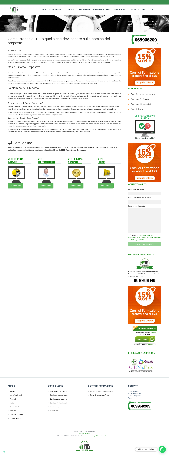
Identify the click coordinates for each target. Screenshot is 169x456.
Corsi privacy (54, 407)
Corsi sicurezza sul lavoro (59, 395)
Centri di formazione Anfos (99, 395)
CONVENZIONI (119, 10)
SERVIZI (70, 10)
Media (12, 403)
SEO (143, 10)
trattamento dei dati (146, 235)
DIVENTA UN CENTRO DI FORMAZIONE (95, 10)
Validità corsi (54, 411)
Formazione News (16, 415)
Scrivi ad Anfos (15, 407)
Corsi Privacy (137, 109)
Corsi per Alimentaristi (141, 104)
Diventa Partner (15, 418)
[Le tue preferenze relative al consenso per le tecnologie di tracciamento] (4, 452)
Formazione (14, 399)
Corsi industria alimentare (59, 399)
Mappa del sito (84, 433)
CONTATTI (154, 10)
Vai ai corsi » (15, 186)
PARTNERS (134, 10)
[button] (162, 449)
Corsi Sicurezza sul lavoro (143, 94)
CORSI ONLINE (55, 10)
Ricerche (13, 411)
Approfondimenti (16, 395)
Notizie (138, 22)
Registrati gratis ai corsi (58, 391)
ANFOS (131, 22)
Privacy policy (90, 436)
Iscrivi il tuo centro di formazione (101, 391)
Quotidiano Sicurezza (104, 436)
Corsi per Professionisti (141, 99)
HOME (45, 10)
